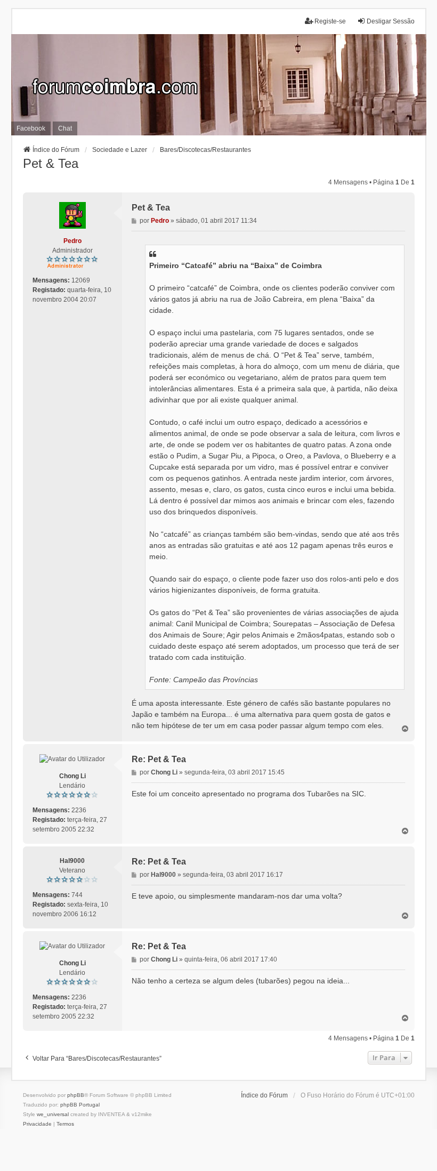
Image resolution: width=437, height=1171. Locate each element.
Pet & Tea (50, 163)
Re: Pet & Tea (159, 759)
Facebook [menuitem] (31, 128)
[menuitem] (37, 1124)
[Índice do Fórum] (218, 84)
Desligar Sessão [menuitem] (391, 21)
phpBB (75, 1095)
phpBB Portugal (80, 1105)
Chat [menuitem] (65, 128)
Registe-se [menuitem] (330, 21)
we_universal (53, 1114)
